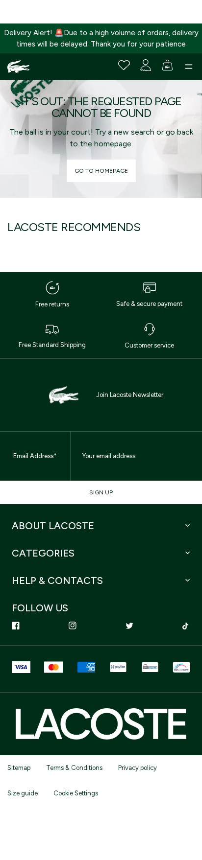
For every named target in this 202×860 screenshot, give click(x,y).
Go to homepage (101, 170)
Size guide (22, 793)
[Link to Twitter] (129, 625)
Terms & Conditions (74, 767)
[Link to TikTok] (186, 625)
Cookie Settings (75, 793)
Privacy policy (137, 767)
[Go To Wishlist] (124, 65)
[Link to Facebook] (16, 625)
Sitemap (18, 767)
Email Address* (35, 456)
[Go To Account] (146, 65)
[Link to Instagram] (72, 625)
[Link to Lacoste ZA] (18, 66)
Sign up (101, 492)
